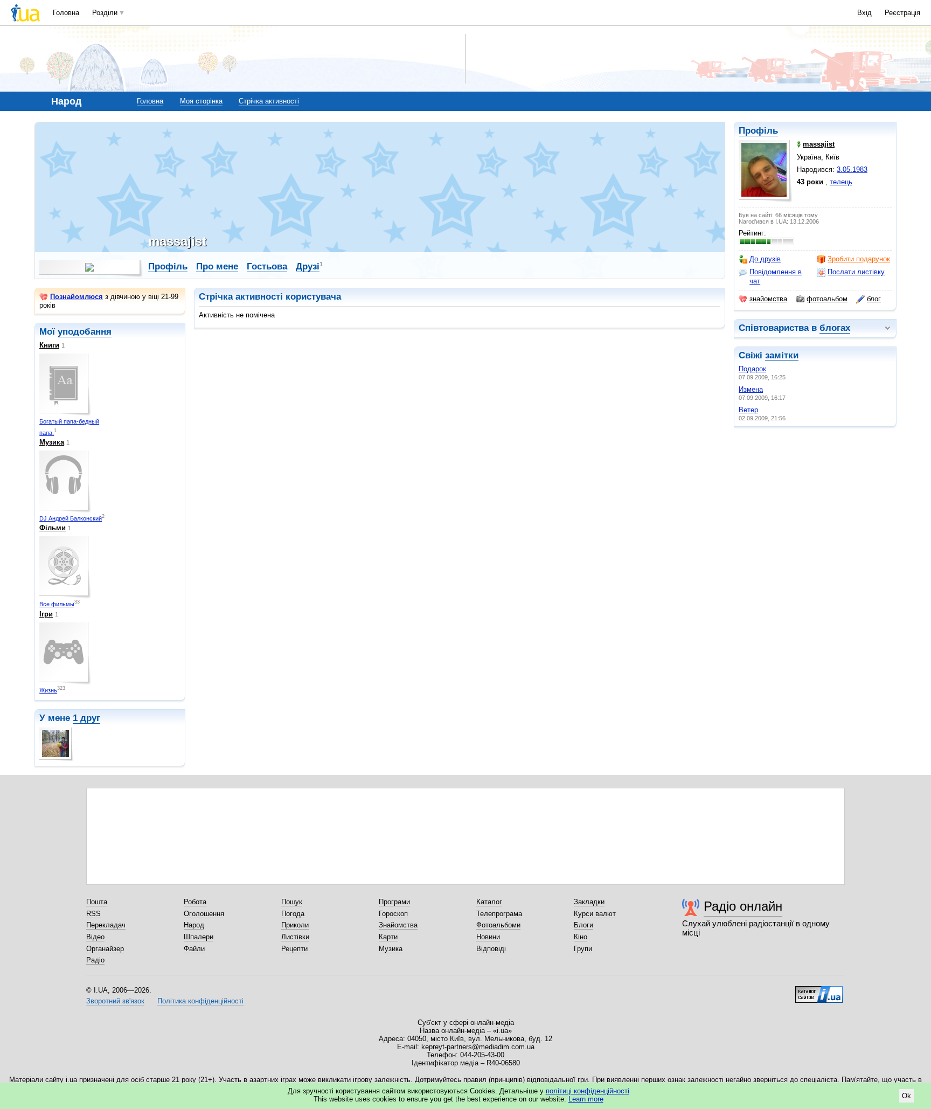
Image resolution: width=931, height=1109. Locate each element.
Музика (51, 442)
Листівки (295, 937)
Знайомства (398, 925)
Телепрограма (499, 914)
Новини (488, 937)
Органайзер (105, 949)
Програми (394, 902)
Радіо (95, 960)
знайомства (768, 299)
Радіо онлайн (743, 906)
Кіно (580, 937)
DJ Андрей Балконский (70, 518)
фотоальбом (827, 299)
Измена (751, 389)
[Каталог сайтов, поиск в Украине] (819, 990)
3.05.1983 (852, 169)
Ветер (748, 410)
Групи (583, 949)
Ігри (46, 614)
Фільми (52, 528)
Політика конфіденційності (200, 1001)
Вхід (864, 13)
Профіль (758, 131)
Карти (388, 937)
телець (841, 182)
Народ (194, 925)
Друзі (307, 266)
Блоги (583, 925)
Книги (49, 345)
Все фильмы (56, 604)
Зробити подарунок (859, 259)
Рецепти (294, 949)
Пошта (96, 902)
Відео (95, 937)
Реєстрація (902, 13)
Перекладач (106, 925)
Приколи (295, 925)
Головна (66, 13)
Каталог (489, 902)
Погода (292, 914)
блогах (834, 328)
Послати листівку (856, 272)
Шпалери (198, 937)
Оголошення (204, 914)
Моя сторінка (201, 101)
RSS (93, 914)
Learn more (585, 1099)
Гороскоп (393, 914)
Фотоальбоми (498, 925)
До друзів (765, 259)
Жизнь (48, 690)
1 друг (86, 718)
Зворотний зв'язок (115, 1001)
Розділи (104, 13)
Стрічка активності (269, 101)
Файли (194, 949)
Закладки (589, 902)
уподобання (85, 332)
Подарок (752, 369)
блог (874, 299)
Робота (195, 902)
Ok (906, 1096)
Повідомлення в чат (775, 276)
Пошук (291, 902)
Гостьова (267, 266)
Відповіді (491, 949)
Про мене (217, 266)
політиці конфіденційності (587, 1091)
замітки (781, 355)
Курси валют (595, 914)
